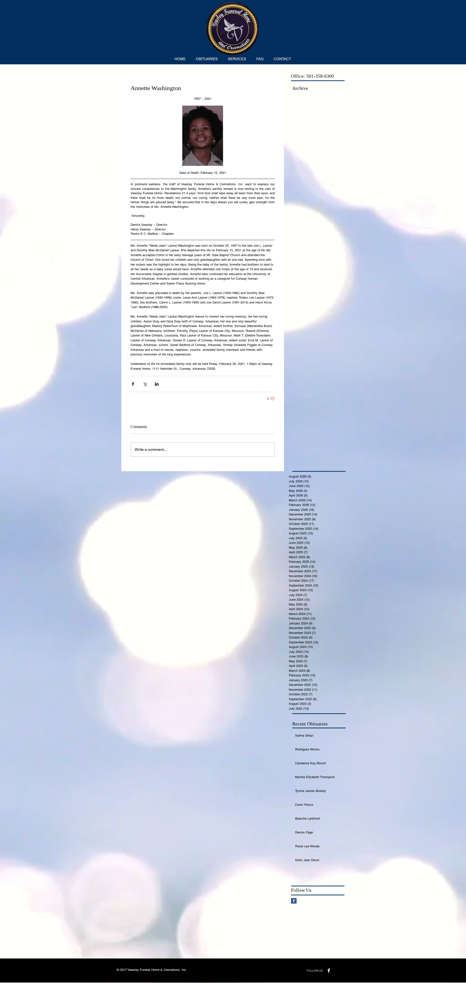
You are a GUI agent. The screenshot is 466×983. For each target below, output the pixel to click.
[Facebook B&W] (329, 970)
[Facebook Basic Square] (294, 901)
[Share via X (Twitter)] (144, 384)
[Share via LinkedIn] (156, 384)
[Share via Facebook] (133, 384)
